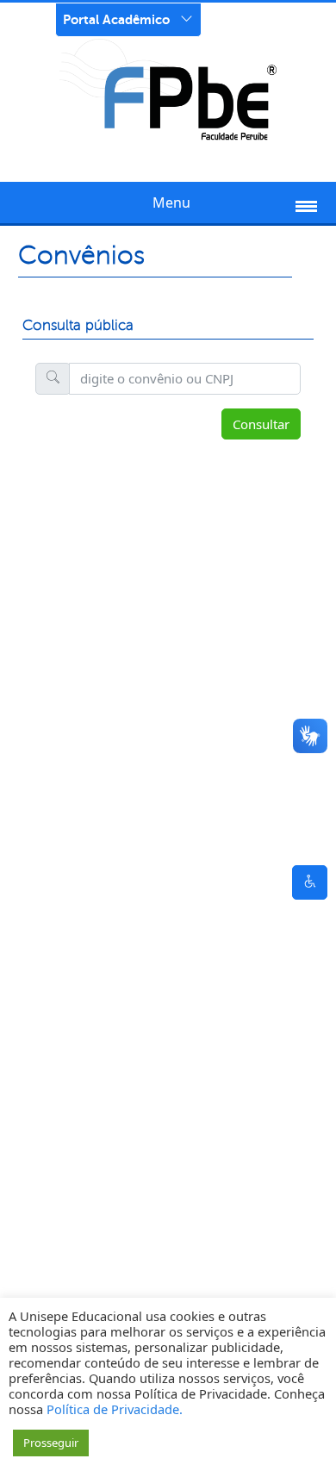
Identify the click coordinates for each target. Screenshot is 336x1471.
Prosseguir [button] (50, 1442)
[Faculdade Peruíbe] (167, 88)
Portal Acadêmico (116, 19)
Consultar (261, 424)
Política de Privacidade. (115, 1409)
